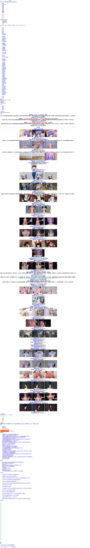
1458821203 (36, 259)
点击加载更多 (2, 413)
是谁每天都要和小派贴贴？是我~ (38, 171)
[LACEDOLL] (0, 527)
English (6, 25)
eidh (36, 295)
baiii (35, 317)
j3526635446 (36, 339)
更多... (3, 10)
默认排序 (8, 112)
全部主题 (2, 112)
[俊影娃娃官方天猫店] (0, 503)
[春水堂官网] (0, 514)
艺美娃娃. (14, 546)
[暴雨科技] (0, 526)
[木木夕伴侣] (0, 532)
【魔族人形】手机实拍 (38, 370)
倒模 (3, 7)
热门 (3, 107)
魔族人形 (35, 137)
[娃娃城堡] (0, 541)
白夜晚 (35, 248)
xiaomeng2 (37, 203)
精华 (3, 109)
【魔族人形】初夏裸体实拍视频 (38, 227)
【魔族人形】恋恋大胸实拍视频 (38, 391)
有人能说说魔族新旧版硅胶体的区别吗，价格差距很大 (37, 162)
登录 (3, 23)
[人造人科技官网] (0, 508)
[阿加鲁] (0, 537)
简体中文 (9, 25)
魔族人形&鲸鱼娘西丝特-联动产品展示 (38, 192)
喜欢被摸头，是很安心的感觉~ (38, 359)
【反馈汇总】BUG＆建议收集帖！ (39, 114)
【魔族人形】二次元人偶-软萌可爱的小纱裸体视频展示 (38, 139)
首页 (3, 3)
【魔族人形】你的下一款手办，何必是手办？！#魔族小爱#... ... (36, 272)
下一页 (11, 414)
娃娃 (3, 5)
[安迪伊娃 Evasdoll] (0, 535)
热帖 (3, 108)
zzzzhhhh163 (36, 402)
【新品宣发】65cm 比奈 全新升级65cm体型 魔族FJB (37, 307)
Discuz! (5, 546)
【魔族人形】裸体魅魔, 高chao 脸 (37, 318)
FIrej (35, 125)
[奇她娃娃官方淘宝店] (0, 504)
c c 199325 (36, 369)
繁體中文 (13, 25)
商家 (3, 9)
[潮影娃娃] (0, 542)
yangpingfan (36, 306)
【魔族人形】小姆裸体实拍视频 (38, 216)
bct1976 (37, 121)
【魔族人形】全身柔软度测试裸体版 (38, 204)
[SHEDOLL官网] (0, 519)
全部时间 (5, 112)
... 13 (5, 414)
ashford (37, 170)
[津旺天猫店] (0, 518)
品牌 (3, 6)
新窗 (1, 113)
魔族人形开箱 (33, 151)
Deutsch (24, 25)
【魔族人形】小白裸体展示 (37, 260)
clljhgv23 (35, 390)
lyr (35, 161)
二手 (3, 8)
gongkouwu (38, 181)
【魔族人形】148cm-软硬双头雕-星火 (38, 239)
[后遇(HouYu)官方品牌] (0, 530)
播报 (43, 116)
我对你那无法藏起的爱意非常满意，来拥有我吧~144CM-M (12, 465)
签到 (3, 12)
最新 (3, 106)
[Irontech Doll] (0, 521)
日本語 (21, 25)
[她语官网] (0, 513)
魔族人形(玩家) (43, 160)
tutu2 (36, 138)
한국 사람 (17, 25)
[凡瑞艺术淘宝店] (0, 510)
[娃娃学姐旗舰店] (0, 520)
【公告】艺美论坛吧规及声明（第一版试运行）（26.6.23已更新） (34, 118)
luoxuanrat (35, 226)
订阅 (3, 111)
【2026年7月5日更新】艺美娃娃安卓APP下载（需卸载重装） (38, 122)
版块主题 (38, 127)
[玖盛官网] (0, 515)
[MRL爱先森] (0, 536)
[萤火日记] (0, 524)
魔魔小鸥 (35, 327)
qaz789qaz (36, 358)
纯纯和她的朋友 (32, 258)
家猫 (32, 160)
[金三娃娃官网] (0, 502)
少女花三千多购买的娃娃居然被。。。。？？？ (38, 257)
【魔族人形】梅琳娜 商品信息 (38, 329)
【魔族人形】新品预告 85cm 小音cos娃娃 (38, 304)
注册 (3, 17)
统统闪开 (35, 271)
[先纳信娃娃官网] (0, 509)
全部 (3, 105)
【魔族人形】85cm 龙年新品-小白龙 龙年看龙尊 (38, 182)
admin (34, 116)
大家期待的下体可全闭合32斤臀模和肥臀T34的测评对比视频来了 (13, 462)
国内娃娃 (44, 120)
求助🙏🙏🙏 (4, 464)
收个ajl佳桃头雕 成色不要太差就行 (8, 463)
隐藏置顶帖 (31, 114)
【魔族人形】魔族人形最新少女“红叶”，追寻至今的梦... (38, 403)
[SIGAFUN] (0, 538)
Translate (2, 25)
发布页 (3, 11)
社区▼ (4, 4)
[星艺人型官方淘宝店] (0, 507)
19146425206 (35, 238)
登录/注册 (2, 19)
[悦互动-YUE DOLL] (0, 531)
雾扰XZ (38, 169)
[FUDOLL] (0, 525)
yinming (36, 117)
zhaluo (36, 412)
